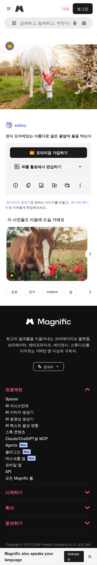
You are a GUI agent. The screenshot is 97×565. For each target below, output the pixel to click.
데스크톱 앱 (19, 458)
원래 (31, 46)
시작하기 (14, 492)
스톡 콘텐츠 (15, 431)
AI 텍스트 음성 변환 (22, 425)
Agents (15, 445)
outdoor (52, 291)
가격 (65, 8)
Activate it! (73, 556)
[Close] (89, 556)
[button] (48, 366)
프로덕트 (14, 389)
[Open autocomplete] (12, 23)
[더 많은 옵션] (80, 185)
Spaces (11, 398)
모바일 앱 (13, 464)
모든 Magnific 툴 (19, 478)
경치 (32, 291)
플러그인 (17, 451)
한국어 (48, 366)
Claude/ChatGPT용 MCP (26, 438)
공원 (14, 291)
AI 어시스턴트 (17, 405)
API (8, 471)
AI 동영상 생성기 (19, 418)
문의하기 (14, 523)
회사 (9, 507)
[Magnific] (48, 323)
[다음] (90, 254)
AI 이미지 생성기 (18, 202)
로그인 (82, 8)
